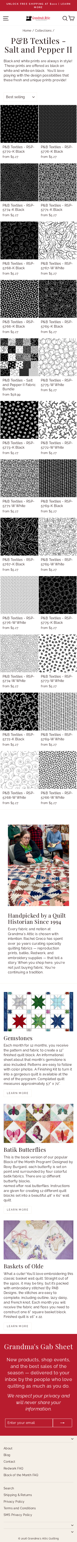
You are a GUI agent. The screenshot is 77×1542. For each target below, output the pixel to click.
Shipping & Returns (18, 1495)
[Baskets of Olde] (38, 1240)
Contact (9, 1461)
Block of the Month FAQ (21, 1475)
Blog (7, 1455)
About (8, 1448)
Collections (43, 30)
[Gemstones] (38, 1011)
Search (9, 1488)
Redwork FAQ (13, 1468)
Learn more (17, 1093)
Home (27, 30)
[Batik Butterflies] (38, 1123)
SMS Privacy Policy (18, 1515)
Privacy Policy (14, 1501)
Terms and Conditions (20, 1508)
